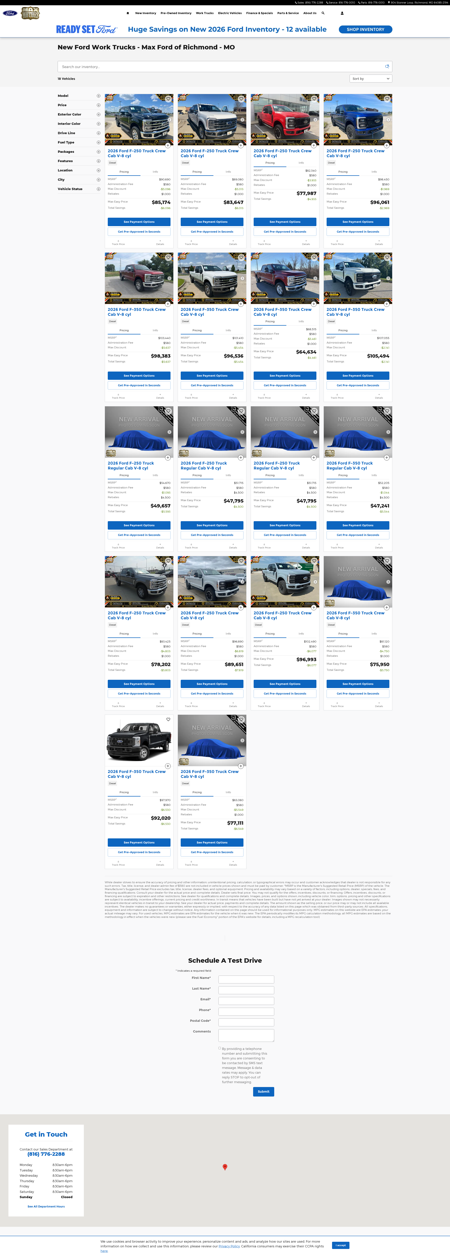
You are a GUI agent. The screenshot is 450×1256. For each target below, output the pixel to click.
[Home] (10, 13)
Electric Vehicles (230, 13)
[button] (139, 162)
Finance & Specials (259, 13)
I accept (341, 1245)
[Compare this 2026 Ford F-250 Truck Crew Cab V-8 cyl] (168, 145)
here (104, 1251)
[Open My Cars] (341, 13)
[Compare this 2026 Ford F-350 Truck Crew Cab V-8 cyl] (168, 304)
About (309, 13)
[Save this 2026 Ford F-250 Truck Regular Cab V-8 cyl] (168, 411)
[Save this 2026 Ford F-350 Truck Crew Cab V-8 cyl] (168, 257)
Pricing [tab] (124, 171)
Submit (263, 1092)
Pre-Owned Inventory (176, 13)
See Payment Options (139, 221)
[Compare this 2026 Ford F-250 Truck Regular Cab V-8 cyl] (168, 458)
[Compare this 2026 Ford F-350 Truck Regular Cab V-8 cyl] (387, 458)
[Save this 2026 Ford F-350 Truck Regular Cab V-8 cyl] (387, 411)
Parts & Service (288, 13)
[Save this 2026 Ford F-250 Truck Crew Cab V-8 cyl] (168, 99)
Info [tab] (155, 171)
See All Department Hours (46, 1206)
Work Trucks (205, 13)
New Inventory (145, 13)
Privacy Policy (229, 1246)
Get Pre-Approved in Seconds (139, 231)
